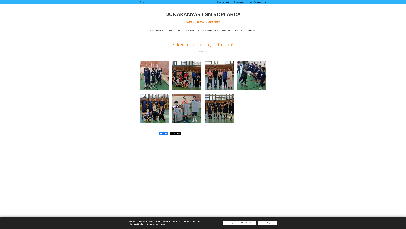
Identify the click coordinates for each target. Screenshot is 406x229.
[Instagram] (143, 2)
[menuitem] (152, 30)
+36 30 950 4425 (261, 2)
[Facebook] (140, 2)
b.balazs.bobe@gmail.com (244, 2)
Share (165, 133)
